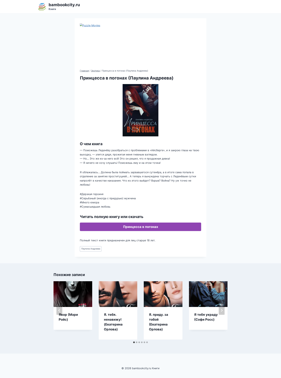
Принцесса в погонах (140, 227)
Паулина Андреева (90, 248)
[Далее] (222, 310)
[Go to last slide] (59, 310)
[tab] (134, 342)
